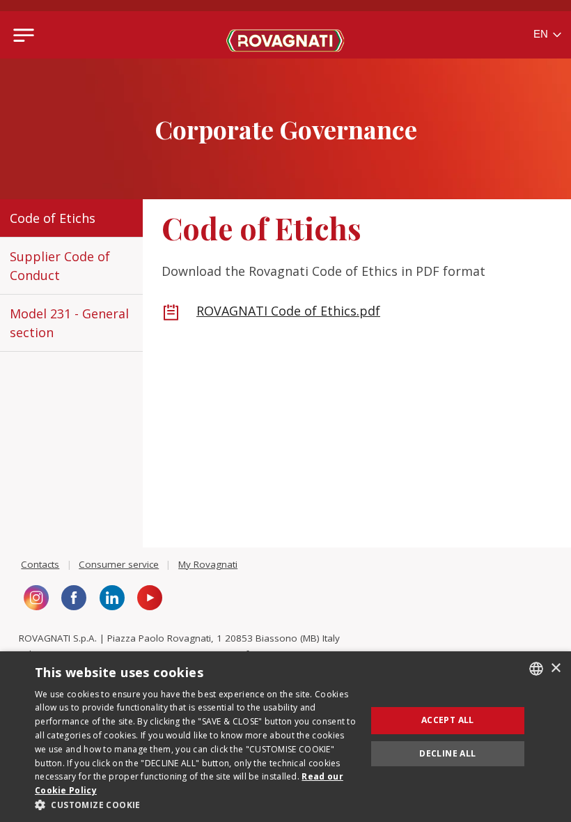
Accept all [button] (447, 720)
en (542, 34)
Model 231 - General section (69, 323)
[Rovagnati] (285, 35)
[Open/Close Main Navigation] (23, 35)
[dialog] (285, 736)
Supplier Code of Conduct (60, 266)
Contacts (40, 564)
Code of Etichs (52, 218)
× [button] (555, 668)
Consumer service (119, 564)
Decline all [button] (447, 753)
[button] (196, 805)
